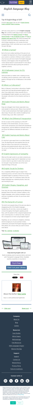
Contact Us (16, 359)
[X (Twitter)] (11, 381)
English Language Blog (16, 8)
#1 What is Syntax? (9, 50)
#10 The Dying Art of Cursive (12, 202)
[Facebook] (16, 381)
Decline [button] (20, 402)
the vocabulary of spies (17, 36)
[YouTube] (27, 381)
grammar (9, 230)
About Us (16, 319)
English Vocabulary (15, 24)
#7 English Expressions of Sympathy (15, 154)
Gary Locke (9, 22)
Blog (16, 322)
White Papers (16, 336)
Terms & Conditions (16, 369)
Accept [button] (13, 402)
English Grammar (25, 22)
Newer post (25, 308)
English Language (6, 24)
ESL (6, 230)
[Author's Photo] (16, 287)
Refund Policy (16, 362)
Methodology (16, 339)
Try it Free (13, 2)
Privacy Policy (21, 394)
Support (16, 356)
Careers (16, 325)
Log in (21, 2)
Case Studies (16, 333)
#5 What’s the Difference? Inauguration (16, 118)
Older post (7, 308)
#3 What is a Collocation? (11, 85)
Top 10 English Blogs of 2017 (12, 20)
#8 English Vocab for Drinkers (12, 168)
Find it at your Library (16, 268)
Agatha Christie (17, 34)
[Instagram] (5, 381)
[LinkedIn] (22, 381)
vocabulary (16, 230)
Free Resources (16, 342)
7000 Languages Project (16, 345)
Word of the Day (16, 349)
